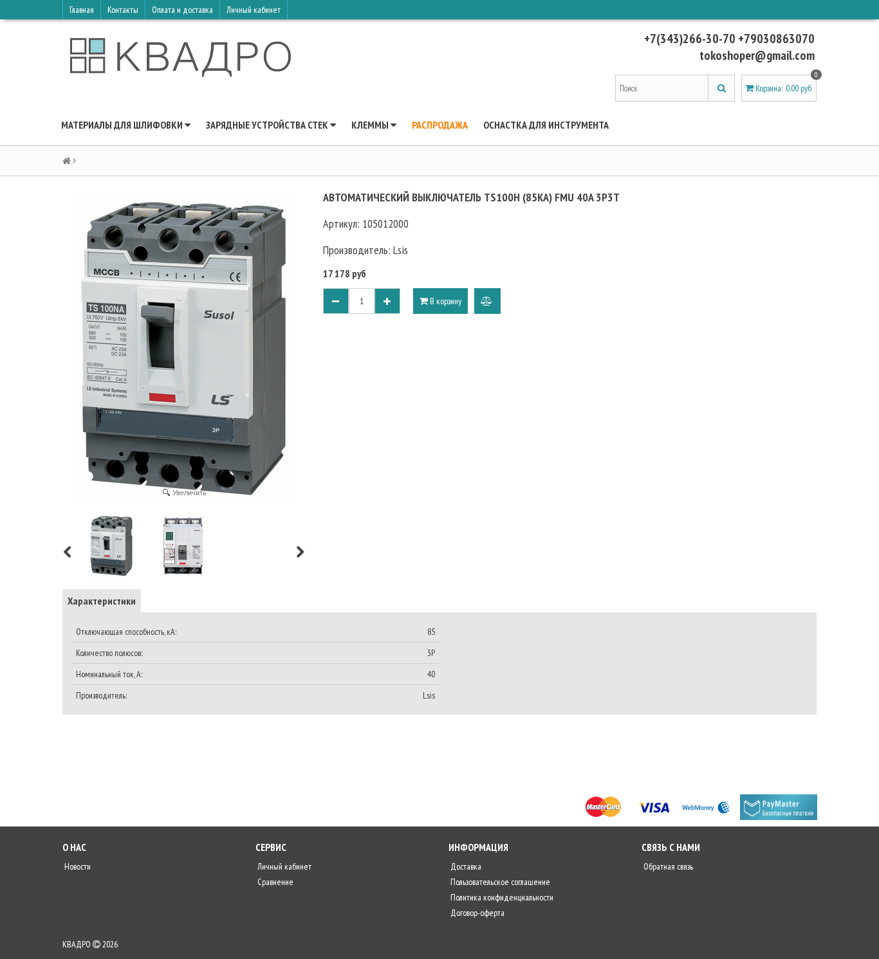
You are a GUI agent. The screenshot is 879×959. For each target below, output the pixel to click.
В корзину (444, 301)
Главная (81, 9)
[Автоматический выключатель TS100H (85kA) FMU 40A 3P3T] (111, 546)
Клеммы (371, 124)
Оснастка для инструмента (546, 124)
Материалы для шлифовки (123, 124)
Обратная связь (667, 866)
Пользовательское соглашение (499, 882)
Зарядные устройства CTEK (268, 124)
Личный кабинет (254, 9)
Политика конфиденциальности (501, 897)
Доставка (465, 866)
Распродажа (440, 124)
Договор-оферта (476, 912)
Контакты (122, 9)
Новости (76, 866)
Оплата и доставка (182, 9)
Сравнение (274, 882)
